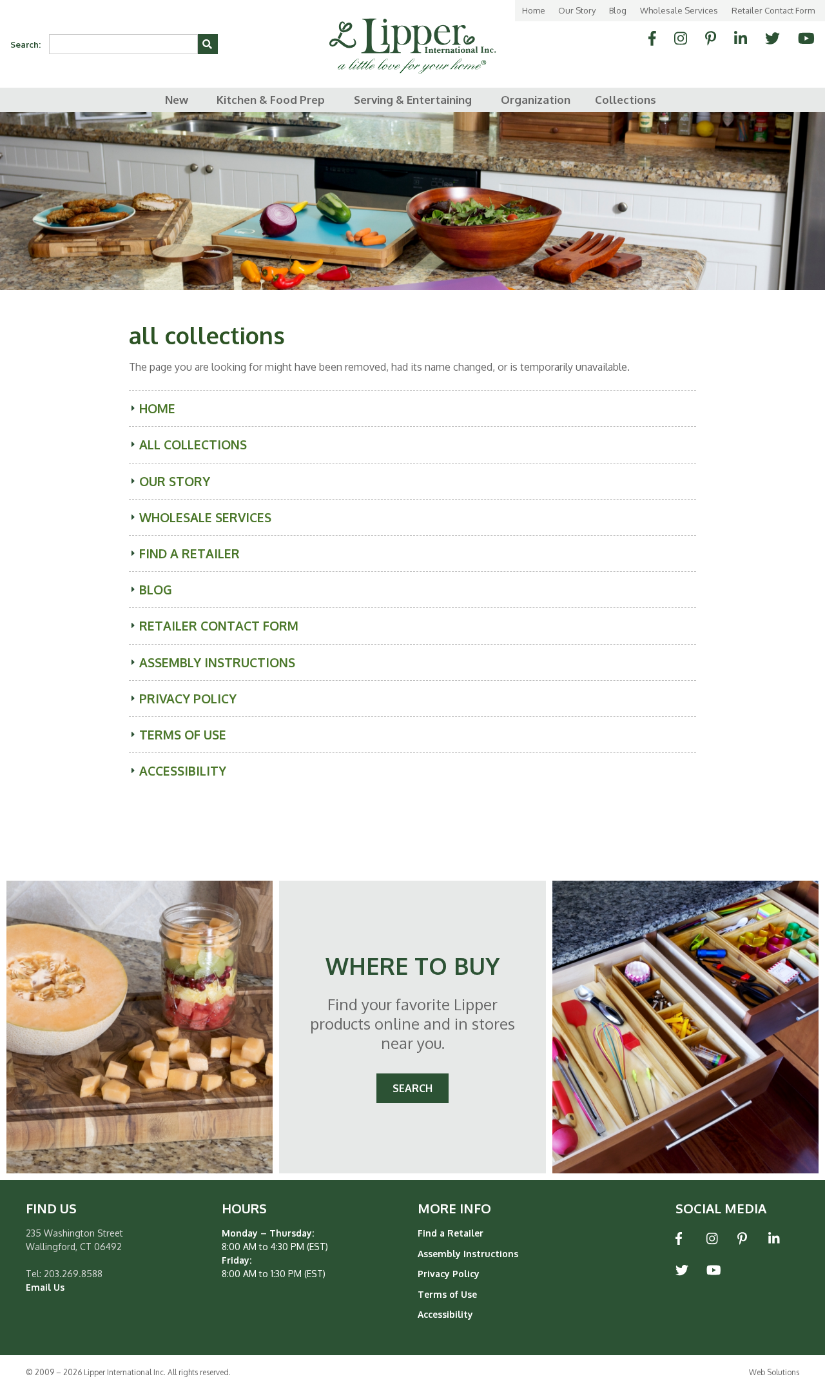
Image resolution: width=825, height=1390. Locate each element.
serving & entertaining (413, 99)
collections (625, 99)
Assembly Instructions (217, 662)
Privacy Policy (188, 698)
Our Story (577, 10)
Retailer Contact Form (773, 10)
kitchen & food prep (271, 99)
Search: (25, 44)
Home (533, 10)
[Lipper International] (412, 36)
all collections (193, 444)
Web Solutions (774, 1372)
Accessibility (182, 771)
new (176, 99)
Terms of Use (182, 735)
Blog (617, 10)
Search (412, 1088)
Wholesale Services (679, 10)
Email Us (45, 1287)
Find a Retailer (189, 553)
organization (535, 99)
